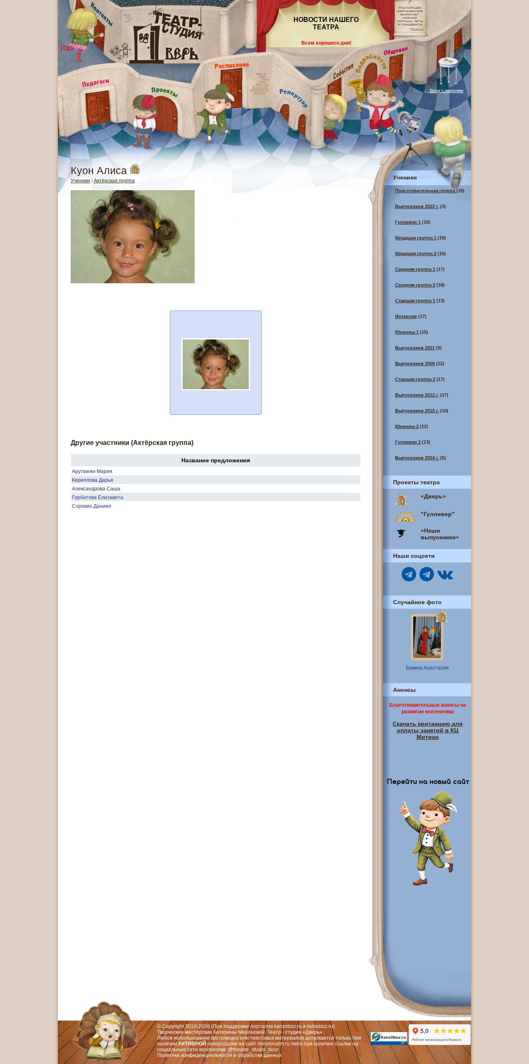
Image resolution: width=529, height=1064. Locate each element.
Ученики (80, 181)
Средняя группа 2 (415, 284)
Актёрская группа (114, 181)
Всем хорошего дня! (326, 43)
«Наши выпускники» (440, 533)
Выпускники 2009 (415, 363)
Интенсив (406, 316)
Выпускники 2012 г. (417, 394)
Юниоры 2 (407, 426)
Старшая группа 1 (415, 300)
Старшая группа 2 (415, 379)
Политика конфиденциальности (194, 1055)
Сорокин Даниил (91, 506)
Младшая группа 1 (415, 237)
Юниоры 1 (407, 332)
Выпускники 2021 (415, 347)
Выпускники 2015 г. (417, 410)
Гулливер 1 (408, 222)
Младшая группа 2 (415, 253)
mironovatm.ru (273, 1044)
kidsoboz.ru (320, 1026)
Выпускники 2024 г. (417, 457)
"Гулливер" (438, 514)
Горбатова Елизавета (97, 497)
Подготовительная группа (425, 190)
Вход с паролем (446, 90)
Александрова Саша (96, 489)
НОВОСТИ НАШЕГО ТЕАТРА (326, 23)
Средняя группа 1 (415, 269)
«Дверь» (433, 496)
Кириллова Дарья (92, 480)
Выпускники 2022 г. (417, 206)
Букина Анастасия (427, 668)
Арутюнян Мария (92, 471)
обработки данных (259, 1055)
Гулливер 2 (408, 442)
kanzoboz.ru (288, 1026)
